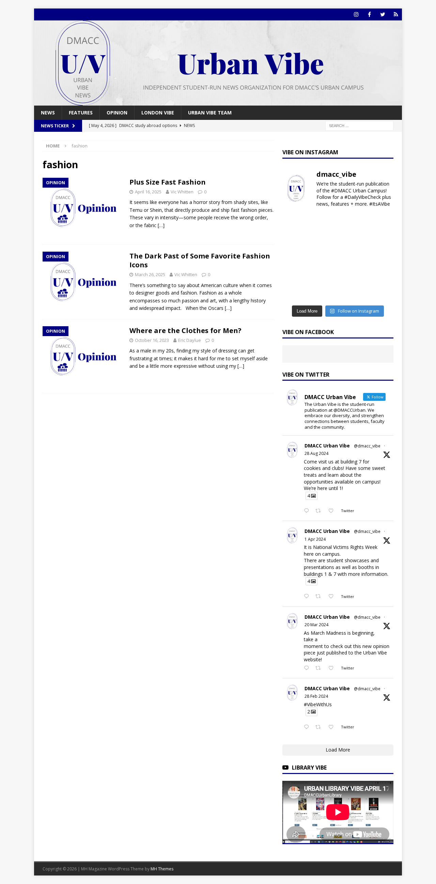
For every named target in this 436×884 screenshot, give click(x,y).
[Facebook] (369, 14)
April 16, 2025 (148, 192)
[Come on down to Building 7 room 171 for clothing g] (352, 223)
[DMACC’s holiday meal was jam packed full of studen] (352, 292)
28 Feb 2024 (316, 696)
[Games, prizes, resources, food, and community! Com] (323, 223)
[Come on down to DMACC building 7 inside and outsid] (295, 240)
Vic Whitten (182, 192)
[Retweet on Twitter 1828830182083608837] (320, 511)
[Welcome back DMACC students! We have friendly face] (352, 275)
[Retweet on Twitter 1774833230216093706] (320, 596)
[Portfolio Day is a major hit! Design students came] (380, 223)
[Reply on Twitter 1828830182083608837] (308, 511)
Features (81, 112)
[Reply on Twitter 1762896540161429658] (308, 727)
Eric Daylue (189, 340)
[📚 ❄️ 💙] (323, 292)
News (48, 112)
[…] (161, 225)
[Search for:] (359, 125)
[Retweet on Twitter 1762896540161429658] (320, 727)
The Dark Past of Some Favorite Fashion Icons (199, 260)
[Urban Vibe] (218, 101)
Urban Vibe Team (210, 112)
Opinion (117, 112)
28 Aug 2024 (316, 453)
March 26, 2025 (150, 274)
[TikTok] (396, 14)
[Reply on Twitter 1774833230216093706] (308, 596)
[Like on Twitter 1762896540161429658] (333, 727)
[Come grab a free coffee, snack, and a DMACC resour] (323, 240)
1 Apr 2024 (315, 539)
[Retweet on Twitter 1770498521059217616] (320, 668)
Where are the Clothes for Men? (185, 330)
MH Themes (162, 869)
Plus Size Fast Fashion (167, 182)
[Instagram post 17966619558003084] (380, 292)
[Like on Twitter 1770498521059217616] (333, 668)
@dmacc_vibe (367, 446)
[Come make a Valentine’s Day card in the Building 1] (352, 257)
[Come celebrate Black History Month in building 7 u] (323, 257)
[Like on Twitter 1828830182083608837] (333, 511)
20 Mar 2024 (316, 625)
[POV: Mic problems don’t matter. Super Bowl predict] (380, 257)
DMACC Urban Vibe (327, 445)
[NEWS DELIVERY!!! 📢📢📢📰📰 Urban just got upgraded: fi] (295, 292)
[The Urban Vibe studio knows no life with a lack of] (323, 275)
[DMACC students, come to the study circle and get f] (295, 257)
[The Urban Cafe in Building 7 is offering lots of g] (380, 240)
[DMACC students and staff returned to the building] (295, 275)
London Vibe (157, 112)
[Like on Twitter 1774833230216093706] (333, 596)
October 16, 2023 (152, 340)
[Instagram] (356, 14)
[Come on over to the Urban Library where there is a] (352, 240)
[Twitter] (383, 14)
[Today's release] (380, 275)
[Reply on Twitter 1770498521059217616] (308, 668)
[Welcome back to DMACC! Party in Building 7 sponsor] (295, 223)
